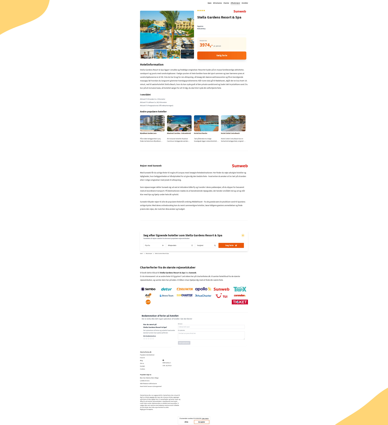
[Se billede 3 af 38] (160, 54)
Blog (141, 361)
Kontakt (142, 366)
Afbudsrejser (235, 3)
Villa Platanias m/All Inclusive (148, 384)
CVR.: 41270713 (167, 366)
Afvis (186, 422)
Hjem (209, 3)
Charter (226, 3)
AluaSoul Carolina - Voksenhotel (179, 133)
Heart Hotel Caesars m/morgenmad (150, 386)
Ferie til (142, 358)
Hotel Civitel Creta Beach (230, 133)
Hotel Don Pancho (200, 133)
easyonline (173, 403)
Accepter (201, 422)
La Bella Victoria (144, 381)
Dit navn (180, 324)
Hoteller (245, 3)
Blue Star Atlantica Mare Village (149, 378)
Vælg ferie (221, 55)
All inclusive (217, 3)
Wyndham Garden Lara (148, 133)
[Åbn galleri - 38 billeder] (167, 30)
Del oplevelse (184, 343)
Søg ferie (229, 245)
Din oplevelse (181, 330)
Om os (142, 363)
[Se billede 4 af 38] (173, 54)
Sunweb (147, 172)
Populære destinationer (147, 355)
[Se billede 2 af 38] (146, 54)
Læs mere (205, 418)
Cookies (142, 369)
